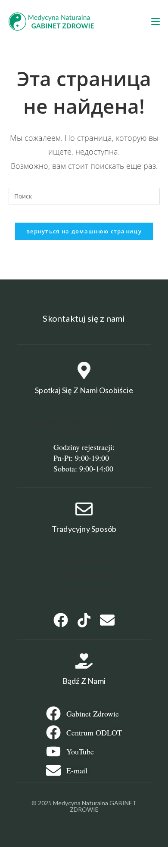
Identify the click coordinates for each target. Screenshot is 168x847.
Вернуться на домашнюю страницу (84, 231)
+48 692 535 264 (84, 575)
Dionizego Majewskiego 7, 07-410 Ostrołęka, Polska (84, 426)
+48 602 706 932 (84, 590)
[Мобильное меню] (155, 21)
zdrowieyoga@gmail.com (84, 559)
